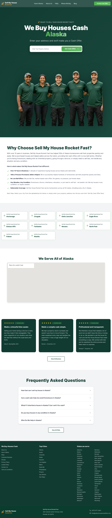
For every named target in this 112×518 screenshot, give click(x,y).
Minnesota (80, 496)
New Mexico (98, 460)
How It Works (38, 3)
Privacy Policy (5, 462)
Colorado (79, 460)
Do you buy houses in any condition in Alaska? (38, 413)
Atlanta (41, 450)
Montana (96, 450)
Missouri (79, 500)
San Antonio (42, 474)
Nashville (41, 467)
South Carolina (98, 479)
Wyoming (97, 500)
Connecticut (80, 462)
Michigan (79, 494)
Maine (78, 488)
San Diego (42, 477)
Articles (3, 459)
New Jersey (97, 458)
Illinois (78, 475)
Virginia (96, 492)
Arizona (79, 454)
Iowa (78, 479)
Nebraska (97, 452)
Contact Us (4, 467)
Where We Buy (66, 3)
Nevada (96, 454)
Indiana (79, 477)
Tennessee (97, 483)
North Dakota (98, 466)
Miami (41, 464)
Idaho (78, 473)
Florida (79, 466)
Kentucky (79, 483)
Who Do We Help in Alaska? (31, 420)
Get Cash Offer (70, 49)
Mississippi (80, 498)
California (79, 458)
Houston (41, 459)
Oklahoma (97, 471)
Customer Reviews (6, 457)
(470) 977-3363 (96, 510)
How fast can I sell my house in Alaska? (35, 390)
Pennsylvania (98, 475)
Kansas (79, 481)
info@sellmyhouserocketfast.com (101, 513)
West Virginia (98, 496)
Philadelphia (42, 469)
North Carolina (98, 464)
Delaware (79, 464)
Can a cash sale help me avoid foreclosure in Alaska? (41, 398)
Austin (41, 452)
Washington (97, 494)
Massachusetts (81, 492)
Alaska (79, 452)
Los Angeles (42, 462)
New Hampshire (99, 456)
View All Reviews (56, 359)
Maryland (79, 490)
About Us (49, 3)
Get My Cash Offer (102, 3)
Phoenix (41, 472)
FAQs (56, 3)
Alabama (79, 450)
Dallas (41, 457)
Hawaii (79, 471)
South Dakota (98, 481)
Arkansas (79, 456)
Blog (75, 3)
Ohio (95, 469)
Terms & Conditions (6, 469)
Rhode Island (98, 477)
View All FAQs (56, 430)
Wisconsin (97, 498)
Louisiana (79, 485)
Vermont (96, 490)
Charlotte (41, 455)
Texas (96, 485)
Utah (95, 488)
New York (97, 462)
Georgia (79, 469)
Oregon (96, 473)
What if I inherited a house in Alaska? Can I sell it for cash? (43, 405)
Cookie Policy (5, 464)
